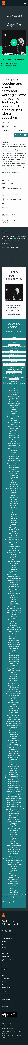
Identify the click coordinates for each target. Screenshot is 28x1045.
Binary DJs (14, 428)
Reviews (7, 135)
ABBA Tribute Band (14, 396)
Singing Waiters (14, 774)
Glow (14, 567)
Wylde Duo (14, 893)
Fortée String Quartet (14, 552)
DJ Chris (14, 496)
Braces (14, 430)
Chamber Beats (14, 458)
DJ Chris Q (14, 498)
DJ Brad (14, 490)
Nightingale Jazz (14, 688)
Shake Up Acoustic (14, 767)
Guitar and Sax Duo (14, 577)
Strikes (14, 836)
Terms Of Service (7, 1028)
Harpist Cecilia (14, 586)
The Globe (14, 853)
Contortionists (14, 471)
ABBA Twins (14, 398)
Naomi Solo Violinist (14, 684)
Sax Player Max (14, 752)
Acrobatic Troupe (14, 404)
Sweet (14, 840)
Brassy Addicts (14, 434)
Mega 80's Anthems (14, 669)
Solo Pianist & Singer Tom (14, 789)
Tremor (14, 870)
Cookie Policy (6, 1026)
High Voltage (14, 603)
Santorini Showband (14, 746)
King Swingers (14, 631)
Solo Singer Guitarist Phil (14, 810)
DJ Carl (14, 492)
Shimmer (14, 768)
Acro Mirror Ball (14, 402)
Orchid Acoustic (14, 695)
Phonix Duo (14, 706)
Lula (14, 650)
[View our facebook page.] (6, 931)
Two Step (14, 876)
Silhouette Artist (14, 772)
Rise (14, 738)
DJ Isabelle (14, 505)
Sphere (14, 823)
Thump (14, 866)
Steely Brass (14, 831)
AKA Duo (14, 411)
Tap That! (15, 842)
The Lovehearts (14, 857)
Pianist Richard (14, 710)
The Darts (15, 847)
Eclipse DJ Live (14, 533)
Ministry (14, 673)
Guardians (14, 573)
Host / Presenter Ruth (14, 612)
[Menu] (25, 3)
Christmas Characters (14, 464)
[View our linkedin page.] (14, 931)
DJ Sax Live (14, 526)
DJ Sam (14, 524)
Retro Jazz (14, 735)
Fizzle (14, 548)
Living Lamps (14, 648)
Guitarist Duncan (14, 580)
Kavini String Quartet (14, 629)
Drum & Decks (14, 530)
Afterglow (15, 407)
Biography (7, 130)
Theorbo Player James (14, 864)
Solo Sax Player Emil (15, 795)
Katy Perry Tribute (14, 627)
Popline (14, 727)
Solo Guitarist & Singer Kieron (14, 776)
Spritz (14, 827)
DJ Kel (14, 513)
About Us (4, 981)
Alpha (14, 413)
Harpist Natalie (14, 590)
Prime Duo (14, 729)
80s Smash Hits (14, 391)
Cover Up (14, 479)
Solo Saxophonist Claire (14, 799)
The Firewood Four (14, 849)
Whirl (14, 885)
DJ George (14, 503)
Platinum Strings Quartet (14, 723)
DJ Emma (15, 501)
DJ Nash (14, 515)
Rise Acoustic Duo (14, 740)
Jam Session (14, 624)
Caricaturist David (14, 445)
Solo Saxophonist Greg (14, 802)
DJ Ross (14, 520)
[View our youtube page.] (10, 931)
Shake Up (14, 765)
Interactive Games (14, 620)
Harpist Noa (14, 592)
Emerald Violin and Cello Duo (14, 539)
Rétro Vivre (14, 736)
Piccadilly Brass (14, 718)
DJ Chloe (14, 494)
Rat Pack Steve (14, 731)
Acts (3, 944)
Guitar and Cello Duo (14, 575)
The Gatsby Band (14, 851)
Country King (14, 477)
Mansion (14, 665)
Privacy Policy (10, 896)
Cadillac (14, 441)
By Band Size (5, 957)
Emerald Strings (14, 537)
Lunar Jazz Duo (14, 654)
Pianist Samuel (14, 712)
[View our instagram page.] (2, 931)
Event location (14, 350)
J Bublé (14, 622)
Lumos (14, 652)
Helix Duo (14, 601)
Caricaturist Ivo (14, 447)
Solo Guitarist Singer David (14, 787)
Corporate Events (7, 938)
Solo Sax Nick (14, 793)
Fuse (14, 556)
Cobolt (14, 469)
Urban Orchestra (14, 879)
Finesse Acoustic (14, 547)
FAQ (3, 984)
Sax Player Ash (14, 748)
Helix (14, 599)
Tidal (14, 868)
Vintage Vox (14, 881)
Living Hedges (14, 646)
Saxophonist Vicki (14, 757)
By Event (4, 963)
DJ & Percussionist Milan (14, 488)
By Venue (4, 969)
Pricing (4, 991)
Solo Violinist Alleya (14, 819)
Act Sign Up (5, 994)
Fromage (14, 554)
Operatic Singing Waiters (14, 693)
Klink (14, 633)
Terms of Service (21, 896)
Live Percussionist (14, 644)
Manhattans (14, 663)
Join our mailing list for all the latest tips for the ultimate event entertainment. (14, 385)
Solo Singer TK (14, 814)
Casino (14, 453)
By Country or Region (8, 960)
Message (14, 362)
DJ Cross (14, 500)
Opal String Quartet (14, 691)
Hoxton (14, 616)
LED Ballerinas (14, 639)
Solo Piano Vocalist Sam (14, 791)
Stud (14, 838)
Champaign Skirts (14, 460)
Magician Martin (14, 661)
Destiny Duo (14, 485)
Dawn (14, 481)
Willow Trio (14, 889)
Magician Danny (14, 658)
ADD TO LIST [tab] (19, 331)
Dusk (14, 532)
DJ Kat (15, 511)
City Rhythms (14, 466)
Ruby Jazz (15, 742)
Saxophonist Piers (14, 755)
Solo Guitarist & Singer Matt (14, 778)
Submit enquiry (7, 902)
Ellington (14, 535)
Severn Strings (14, 761)
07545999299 (6, 1000)
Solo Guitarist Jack (14, 783)
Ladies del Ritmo (14, 637)
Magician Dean (14, 659)
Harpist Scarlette (14, 594)
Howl (14, 614)
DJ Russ (14, 522)
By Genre (4, 966)
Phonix (14, 705)
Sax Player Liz (14, 750)
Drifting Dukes (14, 528)
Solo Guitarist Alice (14, 782)
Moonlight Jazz (14, 678)
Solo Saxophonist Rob (14, 806)
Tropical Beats (14, 874)
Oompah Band (14, 689)
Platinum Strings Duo (14, 721)
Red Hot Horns (14, 733)
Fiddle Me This (14, 543)
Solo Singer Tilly (14, 812)
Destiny (14, 483)
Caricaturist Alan (14, 443)
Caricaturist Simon (14, 449)
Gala (14, 560)
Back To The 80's (14, 426)
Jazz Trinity (14, 626)
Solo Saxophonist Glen (14, 800)
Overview (21, 130)
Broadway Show (14, 436)
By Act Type (5, 953)
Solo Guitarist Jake (14, 785)
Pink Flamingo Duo (14, 720)
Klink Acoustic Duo (14, 635)
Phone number (14, 358)
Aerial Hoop (14, 406)
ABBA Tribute (14, 394)
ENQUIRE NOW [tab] (9, 331)
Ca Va (14, 439)
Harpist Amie (14, 584)
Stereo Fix (15, 832)
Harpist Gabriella (14, 588)
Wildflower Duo (14, 887)
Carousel (14, 451)
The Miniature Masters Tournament (14, 859)
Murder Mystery (14, 682)
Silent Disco (14, 770)
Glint (14, 565)
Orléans (14, 699)
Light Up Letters (14, 641)
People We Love (6, 988)
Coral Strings (14, 475)
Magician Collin (14, 656)
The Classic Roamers (14, 846)
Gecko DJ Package (14, 562)
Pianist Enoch (14, 708)
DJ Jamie (14, 507)
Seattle (14, 759)
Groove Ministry (14, 571)
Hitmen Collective (14, 607)
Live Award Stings (14, 642)
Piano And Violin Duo (14, 716)
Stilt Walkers (14, 834)
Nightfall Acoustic (14, 686)
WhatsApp (5, 1006)
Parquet (14, 701)
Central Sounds (14, 456)
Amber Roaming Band (14, 417)
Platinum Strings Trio (14, 725)
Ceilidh (15, 454)
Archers (14, 421)
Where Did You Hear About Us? (14, 368)
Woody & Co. (14, 891)
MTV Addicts (14, 680)
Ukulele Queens (14, 878)
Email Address (14, 354)
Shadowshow (14, 763)
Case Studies (5, 978)
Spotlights (14, 825)
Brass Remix (14, 432)
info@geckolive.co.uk (8, 1003)
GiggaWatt (14, 563)
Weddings (5, 941)
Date (14, 343)
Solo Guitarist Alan (14, 780)
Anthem (14, 419)
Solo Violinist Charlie (14, 821)
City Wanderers (14, 468)
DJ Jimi (14, 509)
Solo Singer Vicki (14, 815)
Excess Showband (14, 541)
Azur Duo (14, 424)
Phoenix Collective (14, 703)
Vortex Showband (14, 883)
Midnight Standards (14, 671)
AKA (14, 409)
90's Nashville (14, 392)
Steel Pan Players (14, 829)
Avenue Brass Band (14, 422)
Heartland (14, 597)
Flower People (14, 550)
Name (14, 337)
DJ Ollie (14, 516)
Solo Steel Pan (14, 817)
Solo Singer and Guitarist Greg (14, 808)
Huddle (14, 618)
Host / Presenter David (14, 611)
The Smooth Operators (14, 861)
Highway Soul (15, 605)
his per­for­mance (9, 170)
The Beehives (14, 844)
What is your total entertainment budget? (14, 374)
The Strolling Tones (14, 862)
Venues (4, 947)
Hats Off (14, 595)
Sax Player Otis (14, 753)
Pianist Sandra (14, 714)
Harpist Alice (14, 582)
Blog (3, 975)
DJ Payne (14, 518)
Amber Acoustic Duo (14, 415)
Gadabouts (14, 558)
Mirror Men (14, 676)
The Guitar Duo (14, 855)
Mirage (14, 674)
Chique (14, 462)
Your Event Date (14, 341)
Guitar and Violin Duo (14, 579)
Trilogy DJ (15, 872)
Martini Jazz (14, 667)
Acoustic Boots (14, 400)
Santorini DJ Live (14, 744)
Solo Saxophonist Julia (14, 804)
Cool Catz (15, 473)
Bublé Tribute (14, 438)
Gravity (14, 569)
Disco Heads (14, 486)
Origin (14, 697)
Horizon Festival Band (14, 609)
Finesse (14, 545)
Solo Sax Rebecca (14, 797)
